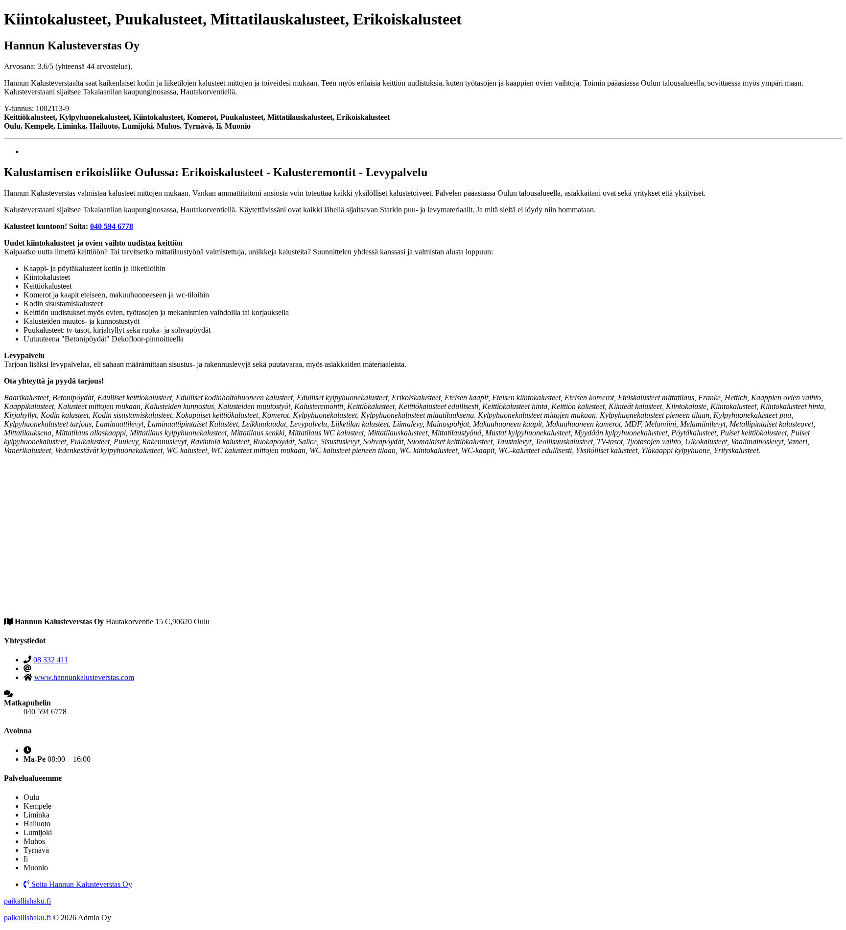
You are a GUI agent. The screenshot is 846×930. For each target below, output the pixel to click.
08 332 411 (50, 660)
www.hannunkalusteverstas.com (84, 677)
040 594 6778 (111, 226)
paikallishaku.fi (27, 901)
